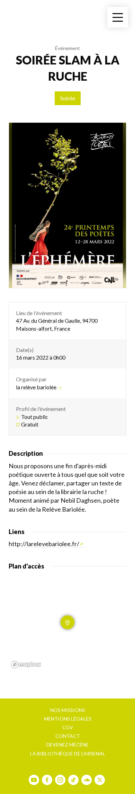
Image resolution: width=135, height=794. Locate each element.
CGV (67, 727)
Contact (67, 736)
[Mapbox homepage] (26, 665)
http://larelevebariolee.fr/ (44, 543)
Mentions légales (67, 719)
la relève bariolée (36, 387)
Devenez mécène (67, 744)
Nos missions (67, 710)
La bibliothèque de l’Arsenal (67, 753)
